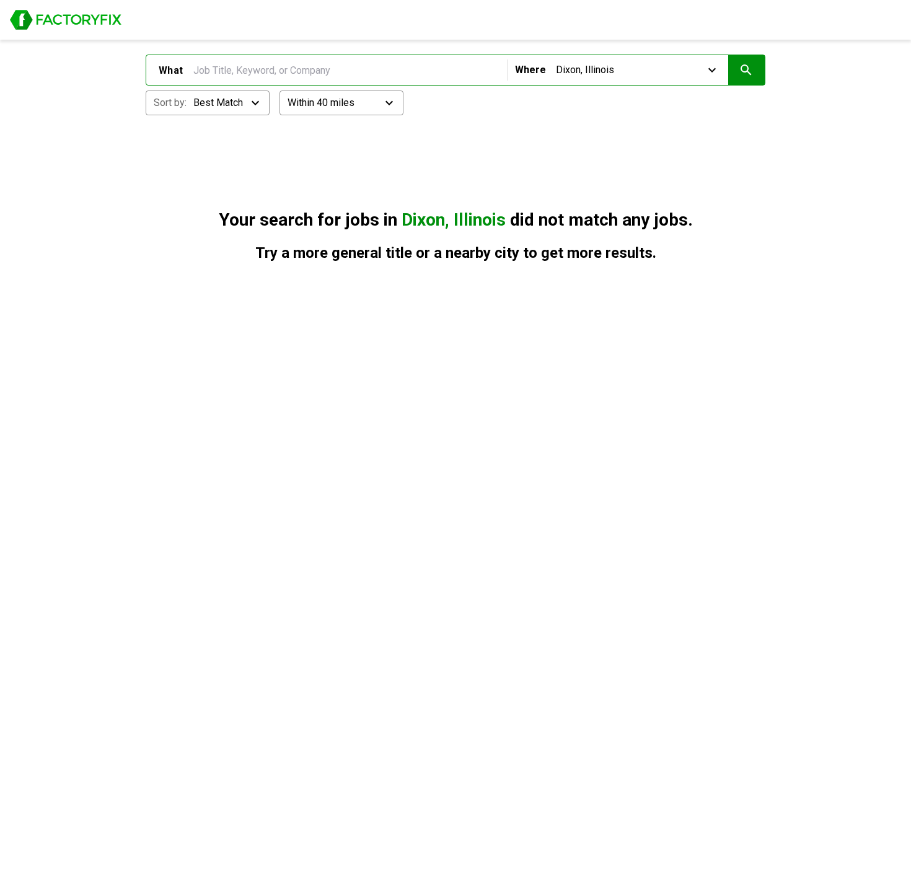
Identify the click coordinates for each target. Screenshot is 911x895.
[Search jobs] (746, 70)
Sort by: (170, 102)
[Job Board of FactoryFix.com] (65, 20)
